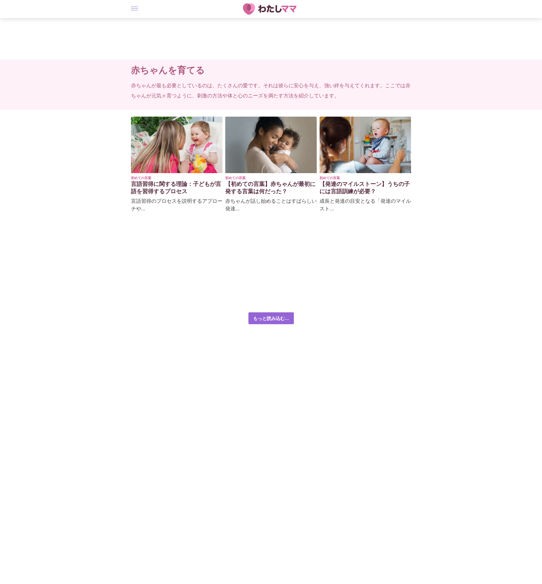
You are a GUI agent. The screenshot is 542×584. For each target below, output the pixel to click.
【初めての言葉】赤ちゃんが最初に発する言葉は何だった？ (270, 187)
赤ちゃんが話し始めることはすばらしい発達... (271, 205)
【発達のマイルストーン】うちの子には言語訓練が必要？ (365, 187)
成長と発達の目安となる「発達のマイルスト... (365, 205)
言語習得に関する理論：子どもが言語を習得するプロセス (176, 187)
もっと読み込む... (271, 318)
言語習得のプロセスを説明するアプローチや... (176, 205)
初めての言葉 (141, 178)
